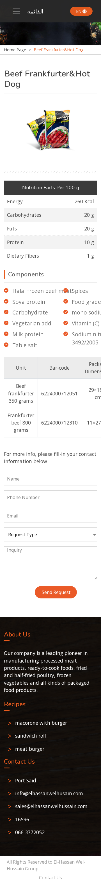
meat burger (29, 748)
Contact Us (50, 878)
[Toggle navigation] (16, 11)
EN (79, 11)
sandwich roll (30, 735)
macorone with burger (41, 722)
